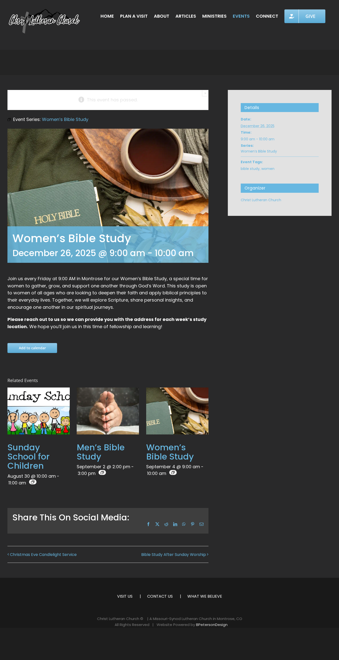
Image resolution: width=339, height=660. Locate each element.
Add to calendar (32, 348)
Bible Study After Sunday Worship (173, 554)
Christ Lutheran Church (261, 199)
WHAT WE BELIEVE (204, 596)
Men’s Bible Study (101, 452)
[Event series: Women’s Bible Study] (173, 472)
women (267, 168)
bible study (250, 168)
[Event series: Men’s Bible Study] (102, 472)
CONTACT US (160, 596)
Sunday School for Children (28, 456)
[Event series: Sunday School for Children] (32, 481)
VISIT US (125, 596)
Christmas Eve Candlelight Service (43, 554)
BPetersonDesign (212, 624)
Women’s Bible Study (170, 452)
